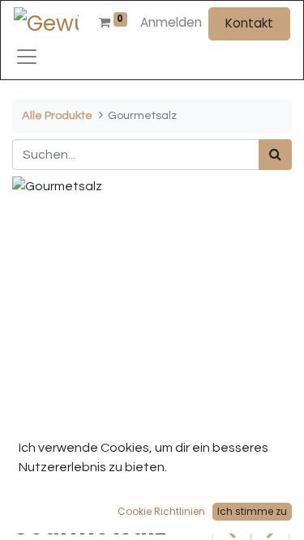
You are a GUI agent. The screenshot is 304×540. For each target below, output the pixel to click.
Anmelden (171, 22)
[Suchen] (275, 154)
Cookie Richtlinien (161, 511)
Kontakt (249, 23)
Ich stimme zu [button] (252, 511)
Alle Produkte (57, 115)
